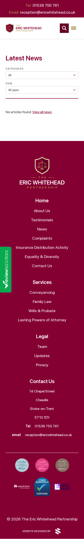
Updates (42, 355)
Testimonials (42, 219)
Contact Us (42, 265)
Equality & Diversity (42, 256)
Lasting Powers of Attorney (42, 319)
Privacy (42, 364)
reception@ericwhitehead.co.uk (42, 12)
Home (42, 200)
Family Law (42, 301)
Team (42, 346)
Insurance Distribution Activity (42, 247)
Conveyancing (42, 292)
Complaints (42, 238)
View (9, 83)
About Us (42, 210)
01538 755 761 (42, 5)
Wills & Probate (42, 310)
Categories (15, 68)
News (42, 229)
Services (42, 282)
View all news (42, 112)
